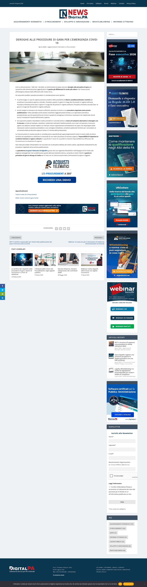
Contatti (121, 3)
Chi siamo (90, 3)
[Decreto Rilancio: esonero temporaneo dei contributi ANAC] (68, 259)
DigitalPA (44, 151)
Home (82, 3)
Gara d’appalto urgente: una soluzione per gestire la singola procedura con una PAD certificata (124, 357)
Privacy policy (128, 584)
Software (99, 3)
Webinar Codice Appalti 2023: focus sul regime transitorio (89, 270)
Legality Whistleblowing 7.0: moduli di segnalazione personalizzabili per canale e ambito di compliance (124, 371)
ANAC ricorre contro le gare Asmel (27, 198)
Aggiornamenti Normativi (28, 22)
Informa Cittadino (123, 22)
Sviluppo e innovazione (76, 22)
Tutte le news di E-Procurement (26, 194)
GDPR (124, 376)
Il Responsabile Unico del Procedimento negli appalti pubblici (45, 270)
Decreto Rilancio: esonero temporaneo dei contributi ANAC (68, 270)
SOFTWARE (107, 567)
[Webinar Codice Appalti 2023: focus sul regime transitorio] (91, 259)
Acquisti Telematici (32, 151)
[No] (144, 584)
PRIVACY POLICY (101, 572)
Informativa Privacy (124, 487)
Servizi (106, 3)
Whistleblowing (101, 22)
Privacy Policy (131, 3)
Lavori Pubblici (117, 542)
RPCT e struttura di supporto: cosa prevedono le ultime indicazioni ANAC (125, 344)
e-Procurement (53, 22)
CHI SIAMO (99, 567)
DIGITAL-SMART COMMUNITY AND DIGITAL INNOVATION (113, 569)
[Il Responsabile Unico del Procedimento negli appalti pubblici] (45, 259)
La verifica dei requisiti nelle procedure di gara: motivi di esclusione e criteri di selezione (22, 271)
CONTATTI (121, 567)
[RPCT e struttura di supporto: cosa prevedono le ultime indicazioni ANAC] (111, 343)
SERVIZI (114, 567)
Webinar (113, 3)
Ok (120, 584)
